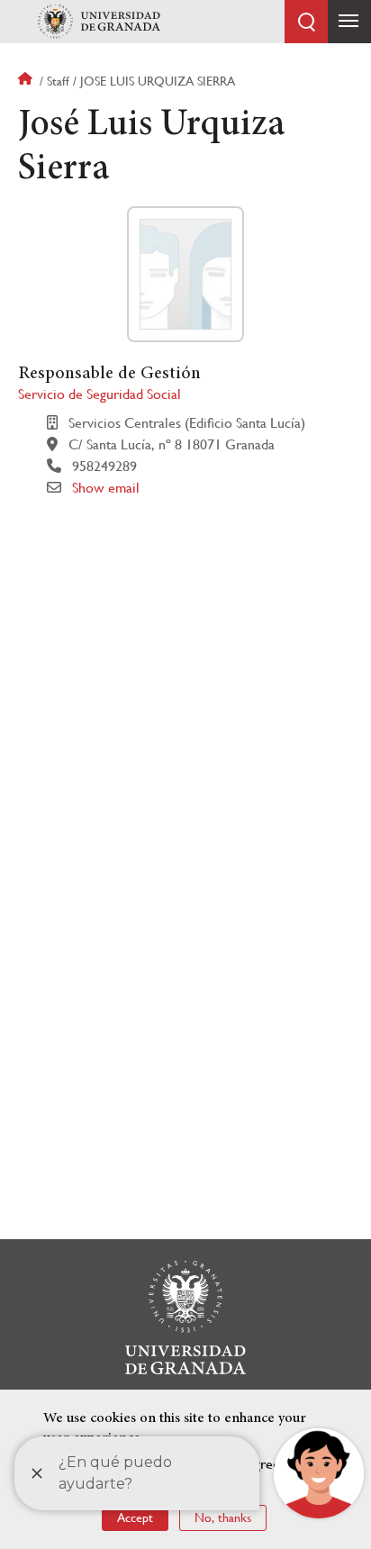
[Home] (99, 22)
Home (27, 81)
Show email (106, 487)
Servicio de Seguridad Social (99, 394)
